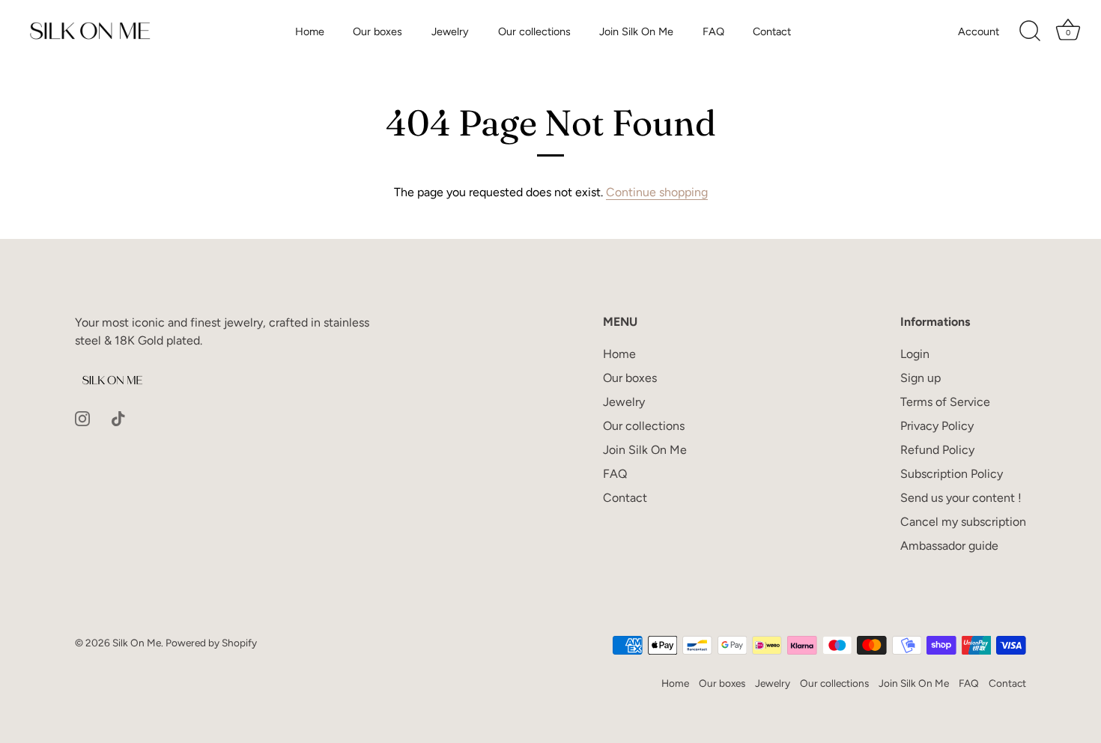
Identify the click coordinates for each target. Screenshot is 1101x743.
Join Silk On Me (636, 31)
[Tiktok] (118, 417)
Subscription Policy (951, 474)
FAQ (713, 31)
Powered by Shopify (211, 643)
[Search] (1029, 31)
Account (978, 31)
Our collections (534, 31)
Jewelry (450, 31)
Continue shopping (657, 192)
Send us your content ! (961, 498)
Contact (772, 31)
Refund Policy (937, 450)
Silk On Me (136, 643)
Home (309, 31)
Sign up (920, 378)
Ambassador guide (949, 546)
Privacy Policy (937, 426)
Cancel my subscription (963, 522)
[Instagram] (82, 417)
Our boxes (377, 31)
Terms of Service (945, 402)
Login (914, 354)
